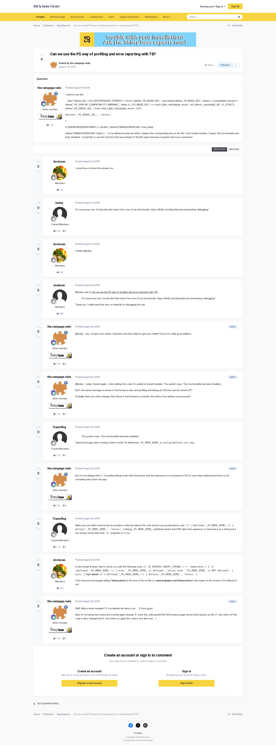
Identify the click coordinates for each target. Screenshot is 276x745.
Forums (40, 17)
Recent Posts (77, 17)
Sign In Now (186, 683)
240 (61, 313)
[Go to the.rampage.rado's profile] (53, 64)
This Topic (226, 17)
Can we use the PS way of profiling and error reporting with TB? (124, 292)
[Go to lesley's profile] (60, 214)
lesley (59, 202)
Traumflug (59, 427)
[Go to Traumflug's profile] (60, 438)
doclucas (59, 161)
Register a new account (89, 683)
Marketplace (151, 17)
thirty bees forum (46, 6)
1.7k (58, 455)
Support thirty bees (129, 17)
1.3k (51, 125)
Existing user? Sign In (212, 6)
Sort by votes (219, 149)
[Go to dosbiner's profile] (60, 296)
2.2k (58, 231)
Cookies (138, 733)
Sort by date (234, 149)
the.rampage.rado (80, 63)
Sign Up (235, 6)
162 (61, 190)
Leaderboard (96, 17)
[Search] (239, 16)
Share (210, 65)
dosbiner (59, 285)
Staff (111, 17)
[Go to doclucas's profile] (60, 173)
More (166, 17)
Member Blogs (57, 17)
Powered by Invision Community (138, 740)
